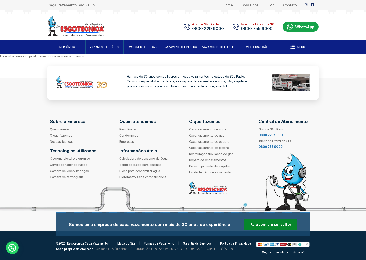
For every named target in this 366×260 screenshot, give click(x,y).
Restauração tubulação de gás (211, 154)
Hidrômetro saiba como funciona (142, 177)
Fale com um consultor (270, 224)
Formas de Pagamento (159, 243)
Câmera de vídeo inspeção (69, 171)
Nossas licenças (61, 141)
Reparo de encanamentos (207, 160)
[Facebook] (312, 5)
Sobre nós (250, 5)
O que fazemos (61, 135)
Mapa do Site (126, 243)
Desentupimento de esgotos (210, 166)
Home (228, 5)
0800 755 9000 (257, 28)
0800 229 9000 (208, 28)
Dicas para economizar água (139, 171)
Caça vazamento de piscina (209, 148)
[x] (307, 5)
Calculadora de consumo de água (143, 158)
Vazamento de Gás (143, 47)
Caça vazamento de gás (206, 135)
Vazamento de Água (104, 47)
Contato (290, 5)
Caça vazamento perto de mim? (283, 252)
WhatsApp (304, 27)
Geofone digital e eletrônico (70, 158)
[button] (12, 247)
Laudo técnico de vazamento (210, 172)
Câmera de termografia (66, 177)
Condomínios (128, 135)
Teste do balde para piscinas (140, 164)
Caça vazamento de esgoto (209, 141)
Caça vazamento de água (207, 129)
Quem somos (59, 129)
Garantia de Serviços (197, 243)
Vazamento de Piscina (181, 47)
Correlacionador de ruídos (68, 164)
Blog (270, 5)
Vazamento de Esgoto (219, 47)
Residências (128, 129)
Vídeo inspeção (257, 47)
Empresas (126, 141)
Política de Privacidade (235, 243)
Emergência (66, 47)
